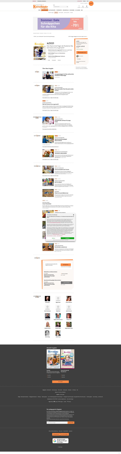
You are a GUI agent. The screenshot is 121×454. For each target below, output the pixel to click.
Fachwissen (71, 10)
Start (39, 10)
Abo (82, 10)
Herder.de (34, 1)
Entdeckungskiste (89, 396)
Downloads (54, 60)
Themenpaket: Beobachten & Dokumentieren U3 (50, 146)
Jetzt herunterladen (65, 273)
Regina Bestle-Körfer (53, 57)
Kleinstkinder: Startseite (36, 33)
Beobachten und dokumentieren (50, 271)
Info (87, 1)
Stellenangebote (44, 396)
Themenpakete (61, 12)
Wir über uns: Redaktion (84, 3)
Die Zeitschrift (45, 10)
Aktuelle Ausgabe (51, 12)
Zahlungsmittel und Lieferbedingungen (81, 67)
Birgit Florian (56, 51)
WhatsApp (39, 396)
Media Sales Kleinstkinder (24, 396)
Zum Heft (49, 375)
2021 (48, 33)
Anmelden (77, 62)
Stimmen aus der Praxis (60, 50)
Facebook (56, 401)
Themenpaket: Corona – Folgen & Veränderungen (50, 97)
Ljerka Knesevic (65, 51)
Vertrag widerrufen (56, 434)
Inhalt (49, 60)
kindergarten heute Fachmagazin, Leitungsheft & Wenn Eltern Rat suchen (75, 396)
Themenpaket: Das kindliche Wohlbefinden (49, 129)
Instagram (61, 401)
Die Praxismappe (52, 10)
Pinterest (69, 401)
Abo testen (79, 58)
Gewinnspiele (62, 394)
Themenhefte (59, 10)
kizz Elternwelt (100, 396)
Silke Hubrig (51, 54)
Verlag (84, 1)
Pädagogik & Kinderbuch (41, 1)
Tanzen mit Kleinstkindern (56, 53)
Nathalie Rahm (60, 51)
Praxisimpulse (66, 10)
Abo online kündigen (64, 434)
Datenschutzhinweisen (65, 419)
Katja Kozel (51, 51)
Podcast (71, 12)
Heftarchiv (56, 12)
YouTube (65, 401)
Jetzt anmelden (71, 422)
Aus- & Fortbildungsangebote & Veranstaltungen (55, 396)
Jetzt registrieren (65, 264)
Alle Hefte (49, 377)
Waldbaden (56, 56)
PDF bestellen (82, 52)
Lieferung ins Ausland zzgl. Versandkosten (81, 68)
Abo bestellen (60, 381)
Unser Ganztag (95, 396)
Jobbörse (91, 3)
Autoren (59, 60)
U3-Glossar (77, 10)
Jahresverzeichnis (66, 12)
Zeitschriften (79, 1)
